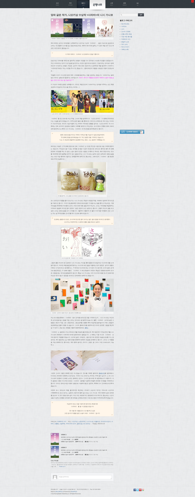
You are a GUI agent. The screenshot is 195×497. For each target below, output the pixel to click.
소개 (111, 4)
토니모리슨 (86, 423)
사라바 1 (63, 434)
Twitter (137, 490)
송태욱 (76, 439)
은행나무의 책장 (126, 34)
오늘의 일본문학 (69, 441)
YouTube (140, 490)
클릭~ (86, 328)
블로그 (83, 4)
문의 (124, 4)
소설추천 (62, 423)
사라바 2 (63, 447)
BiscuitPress (59, 491)
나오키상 (75, 421)
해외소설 (80, 441)
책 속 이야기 (125, 47)
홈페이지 (102, 373)
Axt (137, 4)
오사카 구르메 (125, 31)
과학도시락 (124, 49)
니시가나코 (89, 421)
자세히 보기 (62, 466)
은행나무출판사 (97, 5)
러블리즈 (97, 421)
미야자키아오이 (106, 421)
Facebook (135, 490)
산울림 (56, 423)
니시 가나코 (67, 439)
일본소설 (79, 423)
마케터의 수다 (61, 421)
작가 (70, 4)
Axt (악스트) (125, 24)
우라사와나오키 (71, 423)
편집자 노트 (125, 42)
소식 (122, 29)
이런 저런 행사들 (126, 36)
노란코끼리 (82, 421)
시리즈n (123, 26)
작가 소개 (124, 44)
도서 (57, 4)
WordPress (74, 491)
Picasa (143, 490)
